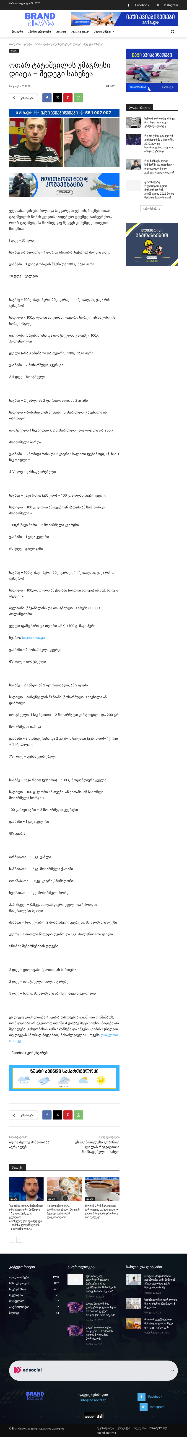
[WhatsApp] (78, 97)
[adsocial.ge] (28, 1378)
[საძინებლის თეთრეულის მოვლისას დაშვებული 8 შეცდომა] (133, 1303)
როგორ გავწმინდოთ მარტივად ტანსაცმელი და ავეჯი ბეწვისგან (159, 1323)
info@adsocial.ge (94, 1400)
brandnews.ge (33, 637)
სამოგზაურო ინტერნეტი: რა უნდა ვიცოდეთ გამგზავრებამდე (160, 122)
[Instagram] (157, 5)
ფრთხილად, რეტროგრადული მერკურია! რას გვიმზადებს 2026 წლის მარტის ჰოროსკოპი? (159, 189)
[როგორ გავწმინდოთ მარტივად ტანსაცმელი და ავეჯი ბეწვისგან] (133, 1323)
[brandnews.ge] (40, 19)
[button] (172, 31)
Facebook (142, 5)
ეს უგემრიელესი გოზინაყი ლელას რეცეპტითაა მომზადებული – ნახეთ (97, 1147)
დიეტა (27, 44)
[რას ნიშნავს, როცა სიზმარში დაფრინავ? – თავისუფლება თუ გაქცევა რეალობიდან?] (133, 164)
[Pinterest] (68, 97)
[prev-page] (12, 1240)
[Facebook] (128, 5)
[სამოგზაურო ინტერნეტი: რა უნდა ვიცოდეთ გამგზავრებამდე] (133, 122)
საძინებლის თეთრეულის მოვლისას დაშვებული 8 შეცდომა (160, 1303)
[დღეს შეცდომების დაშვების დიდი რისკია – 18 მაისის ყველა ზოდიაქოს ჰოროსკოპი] (75, 1307)
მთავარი (15, 44)
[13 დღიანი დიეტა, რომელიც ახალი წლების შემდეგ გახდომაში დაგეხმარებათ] (64, 1189)
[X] (57, 97)
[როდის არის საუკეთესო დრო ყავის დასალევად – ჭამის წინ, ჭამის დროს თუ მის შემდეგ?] (102, 1189)
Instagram (171, 5)
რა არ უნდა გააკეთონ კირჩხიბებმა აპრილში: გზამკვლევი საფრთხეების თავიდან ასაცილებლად (159, 143)
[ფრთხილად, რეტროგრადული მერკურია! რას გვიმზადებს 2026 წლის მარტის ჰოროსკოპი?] (133, 185)
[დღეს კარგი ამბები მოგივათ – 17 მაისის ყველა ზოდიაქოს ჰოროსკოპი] (75, 1330)
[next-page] (19, 1240)
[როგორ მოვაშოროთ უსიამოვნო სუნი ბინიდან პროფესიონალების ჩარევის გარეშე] (133, 1279)
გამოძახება (150, 209)
